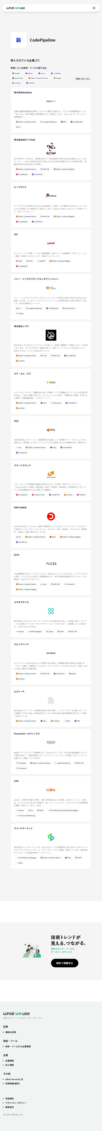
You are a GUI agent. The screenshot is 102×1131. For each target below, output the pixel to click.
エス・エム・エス (22, 373)
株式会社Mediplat (23, 92)
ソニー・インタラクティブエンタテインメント (36, 278)
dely (16, 420)
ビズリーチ (19, 691)
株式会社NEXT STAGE (24, 139)
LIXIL (16, 780)
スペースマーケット (23, 828)
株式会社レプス (21, 326)
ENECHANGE (20, 507)
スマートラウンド (22, 465)
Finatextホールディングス (27, 733)
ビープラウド (20, 187)
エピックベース (21, 644)
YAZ (16, 234)
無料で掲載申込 (64, 963)
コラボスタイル (21, 602)
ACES (16, 554)
